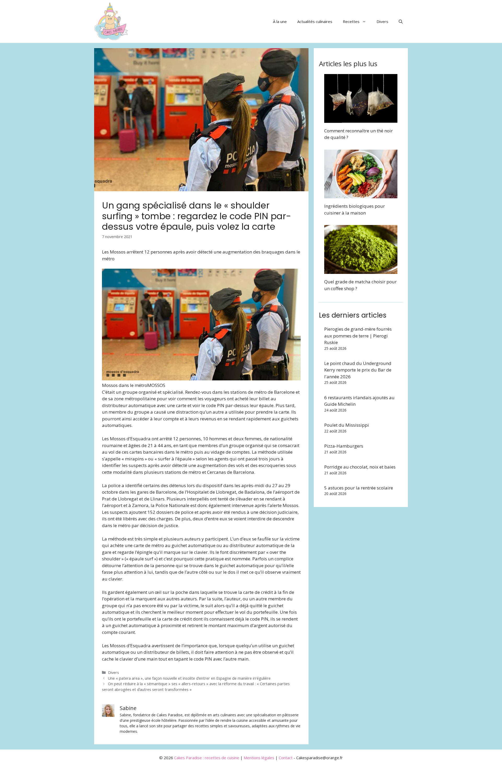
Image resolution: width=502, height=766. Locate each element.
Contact (286, 757)
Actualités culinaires (314, 21)
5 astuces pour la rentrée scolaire (358, 488)
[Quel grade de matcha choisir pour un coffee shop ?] (360, 271)
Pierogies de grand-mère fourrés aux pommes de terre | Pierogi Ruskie (358, 335)
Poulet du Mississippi (346, 425)
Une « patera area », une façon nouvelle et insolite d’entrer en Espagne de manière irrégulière (189, 678)
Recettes (351, 21)
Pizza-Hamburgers (343, 446)
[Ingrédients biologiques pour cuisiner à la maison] (360, 195)
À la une (280, 21)
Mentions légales (259, 757)
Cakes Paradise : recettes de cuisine (206, 757)
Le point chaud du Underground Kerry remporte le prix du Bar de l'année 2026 (357, 370)
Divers (382, 21)
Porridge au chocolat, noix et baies (360, 467)
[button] (400, 21)
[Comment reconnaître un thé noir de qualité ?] (360, 119)
